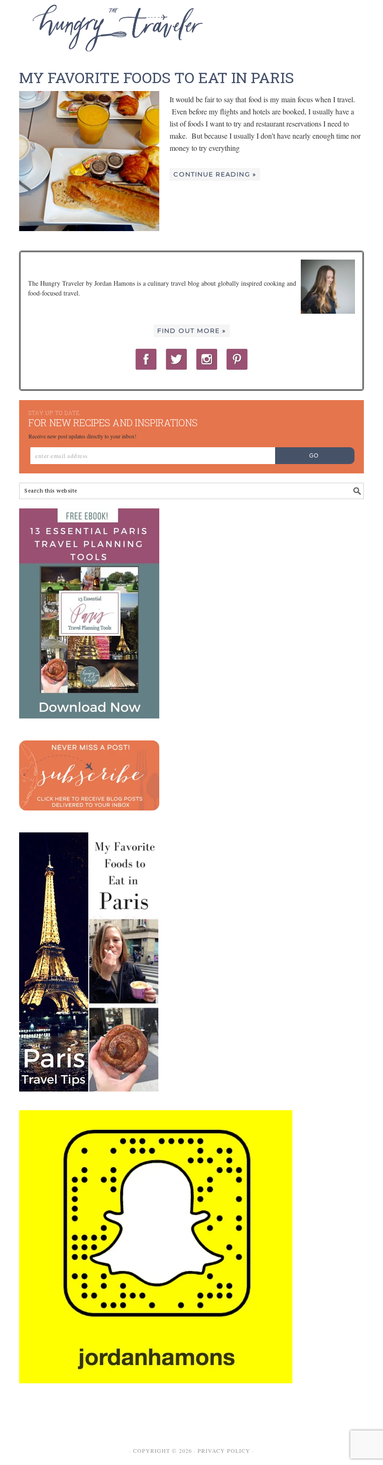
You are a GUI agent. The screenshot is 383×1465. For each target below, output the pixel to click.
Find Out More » (191, 330)
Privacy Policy (224, 1450)
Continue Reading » (214, 174)
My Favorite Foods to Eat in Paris (156, 77)
